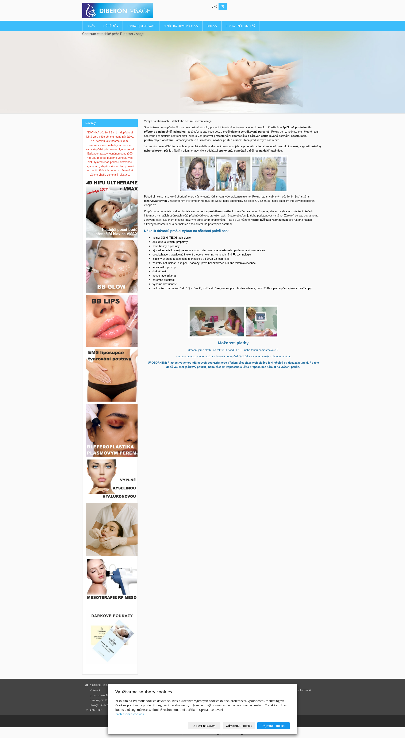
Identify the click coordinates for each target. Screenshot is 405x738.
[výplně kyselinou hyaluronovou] (112, 495)
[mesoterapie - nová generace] (110, 579)
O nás (91, 26)
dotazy (212, 26)
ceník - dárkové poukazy (181, 26)
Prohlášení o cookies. (129, 714)
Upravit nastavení (204, 726)
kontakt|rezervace (141, 26)
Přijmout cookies (273, 726)
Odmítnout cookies (239, 726)
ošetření (109, 26)
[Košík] (223, 6)
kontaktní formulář (240, 26)
